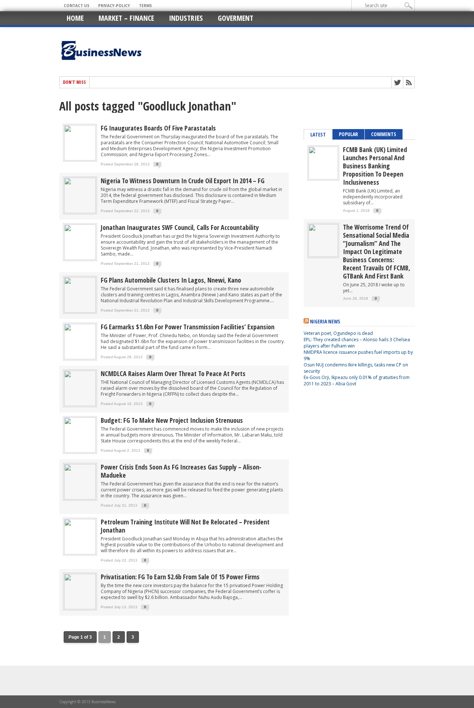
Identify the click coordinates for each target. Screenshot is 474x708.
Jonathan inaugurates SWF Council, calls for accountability (180, 227)
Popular (348, 134)
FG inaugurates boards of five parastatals (158, 128)
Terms (145, 5)
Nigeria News (325, 321)
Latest (318, 134)
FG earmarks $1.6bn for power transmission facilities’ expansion (187, 327)
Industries (186, 18)
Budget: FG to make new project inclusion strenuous (172, 420)
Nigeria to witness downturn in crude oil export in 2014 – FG (182, 181)
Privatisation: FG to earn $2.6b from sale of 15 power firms (180, 577)
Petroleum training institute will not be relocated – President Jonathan (185, 526)
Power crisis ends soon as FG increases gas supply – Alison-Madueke (181, 471)
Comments (383, 134)
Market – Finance (126, 18)
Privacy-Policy (114, 5)
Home (75, 18)
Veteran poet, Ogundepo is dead (338, 333)
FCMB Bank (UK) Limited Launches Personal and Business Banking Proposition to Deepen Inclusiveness (375, 165)
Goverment (235, 18)
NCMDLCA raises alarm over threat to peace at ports (173, 373)
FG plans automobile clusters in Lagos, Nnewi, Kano (171, 280)
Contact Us (76, 5)
